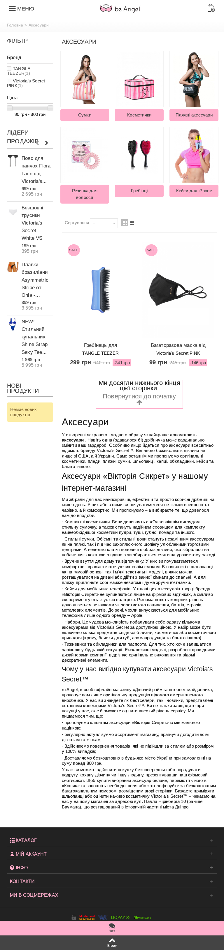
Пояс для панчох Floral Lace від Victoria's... (37, 169)
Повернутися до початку (139, 396)
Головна (15, 25)
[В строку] (131, 222)
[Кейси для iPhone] (193, 155)
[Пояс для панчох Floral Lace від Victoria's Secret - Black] (13, 160)
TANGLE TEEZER (18, 71)
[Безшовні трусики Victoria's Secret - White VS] (13, 210)
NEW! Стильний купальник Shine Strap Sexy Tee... (35, 337)
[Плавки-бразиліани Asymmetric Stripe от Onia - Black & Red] (13, 267)
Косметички (139, 114)
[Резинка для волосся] (84, 155)
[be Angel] (120, 8)
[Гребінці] (139, 155)
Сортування (77, 222)
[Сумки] (84, 79)
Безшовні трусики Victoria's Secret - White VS (32, 223)
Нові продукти (23, 388)
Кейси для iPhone (194, 190)
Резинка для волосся (84, 194)
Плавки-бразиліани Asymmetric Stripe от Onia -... (35, 280)
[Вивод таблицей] (124, 222)
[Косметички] (139, 79)
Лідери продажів (23, 136)
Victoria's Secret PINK (26, 83)
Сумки (84, 114)
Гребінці (139, 190)
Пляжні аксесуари (194, 114)
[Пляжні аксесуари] (193, 79)
